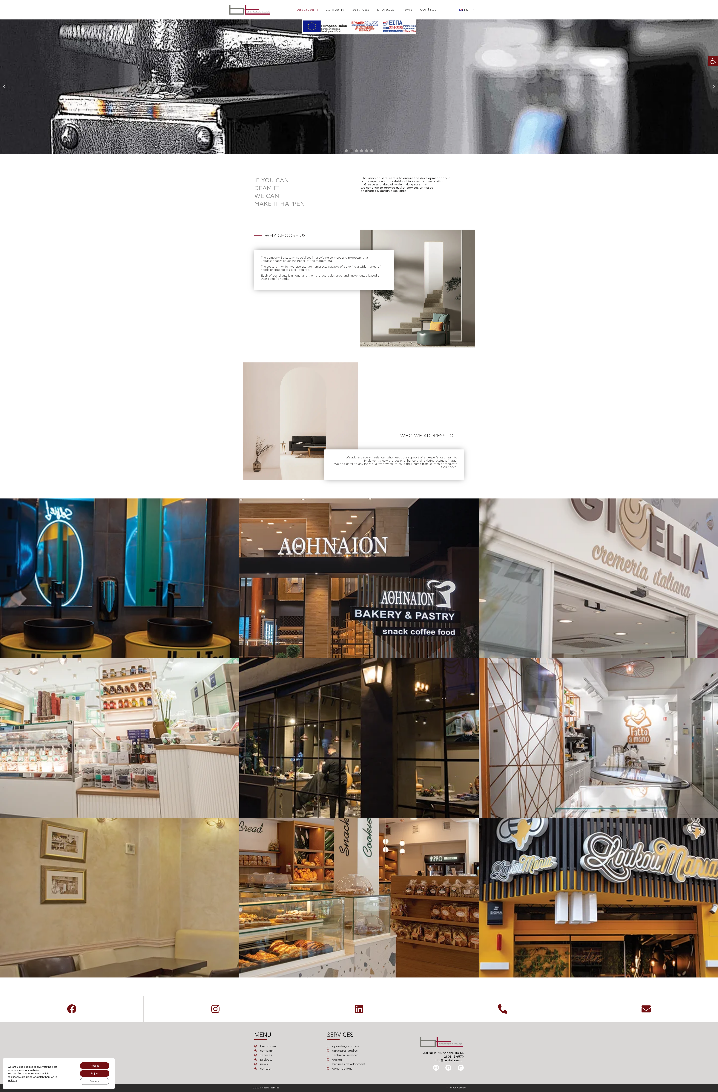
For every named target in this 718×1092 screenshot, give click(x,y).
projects (385, 9)
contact (428, 9)
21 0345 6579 (454, 1056)
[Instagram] (436, 1068)
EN (465, 10)
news (407, 9)
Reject (94, 1073)
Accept (95, 1065)
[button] (713, 61)
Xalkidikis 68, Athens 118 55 (443, 1052)
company (335, 9)
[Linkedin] (461, 1068)
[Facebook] (448, 1068)
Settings (94, 1081)
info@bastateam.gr (449, 1060)
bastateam (307, 9)
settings (12, 1080)
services (360, 9)
